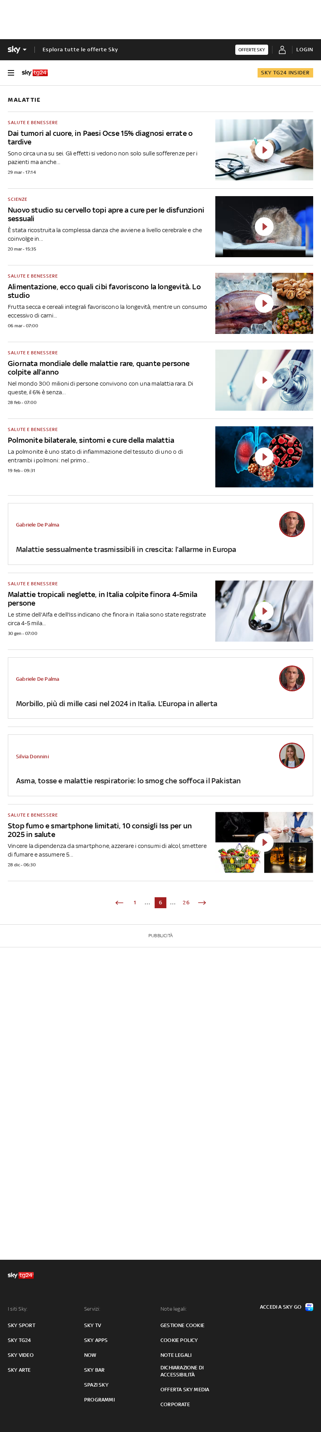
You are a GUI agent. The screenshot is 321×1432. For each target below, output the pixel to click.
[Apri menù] (11, 73)
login (304, 49)
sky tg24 (19, 1340)
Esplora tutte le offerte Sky (80, 49)
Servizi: (92, 1309)
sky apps (96, 1340)
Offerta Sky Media (184, 1389)
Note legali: (173, 1309)
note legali (175, 1355)
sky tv (92, 1325)
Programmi (99, 1400)
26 (186, 902)
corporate (175, 1404)
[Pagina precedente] (119, 903)
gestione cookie (182, 1325)
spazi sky (96, 1385)
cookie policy (179, 1340)
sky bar (94, 1370)
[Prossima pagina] (202, 903)
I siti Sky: (17, 1309)
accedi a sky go (280, 1307)
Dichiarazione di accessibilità (182, 1371)
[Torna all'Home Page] (35, 73)
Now (90, 1355)
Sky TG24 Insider (285, 73)
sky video (21, 1355)
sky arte (19, 1370)
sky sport (21, 1325)
